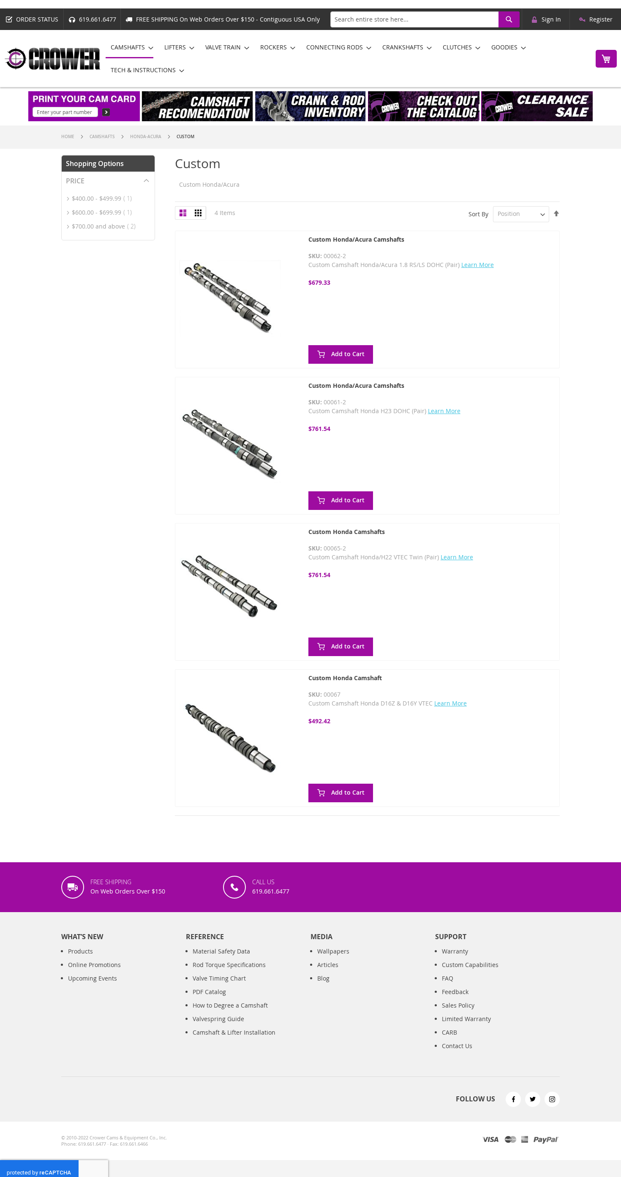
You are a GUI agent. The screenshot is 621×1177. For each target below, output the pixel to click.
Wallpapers (333, 951)
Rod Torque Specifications (229, 965)
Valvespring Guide (218, 1019)
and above (106, 226)
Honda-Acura (146, 136)
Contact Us (457, 1046)
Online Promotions (94, 965)
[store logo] (52, 58)
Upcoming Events (92, 978)
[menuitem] (129, 47)
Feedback (455, 992)
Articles (327, 965)
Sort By (478, 214)
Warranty (455, 951)
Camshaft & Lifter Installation (234, 1032)
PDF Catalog (209, 992)
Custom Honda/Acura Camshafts (356, 239)
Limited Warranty (466, 1019)
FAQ (447, 978)
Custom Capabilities (470, 965)
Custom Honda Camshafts (346, 532)
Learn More (477, 265)
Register (601, 19)
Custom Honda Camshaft (345, 678)
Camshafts (103, 136)
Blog (323, 978)
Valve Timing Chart (219, 978)
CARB (449, 1032)
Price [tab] (75, 180)
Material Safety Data (221, 951)
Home (68, 136)
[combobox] (425, 19)
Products (80, 951)
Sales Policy (458, 1005)
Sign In (551, 19)
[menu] (345, 58)
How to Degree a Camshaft (230, 1005)
